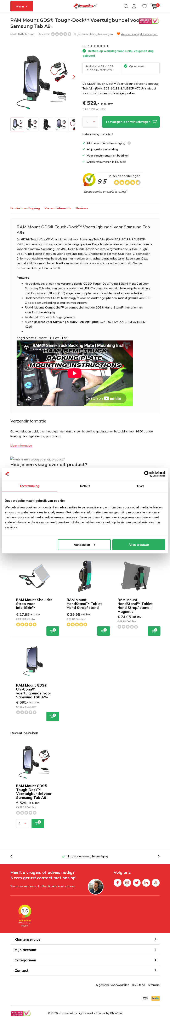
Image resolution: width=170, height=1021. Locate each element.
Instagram (127, 883)
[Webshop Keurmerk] (20, 1013)
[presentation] (70, 77)
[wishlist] (144, 6)
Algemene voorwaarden (112, 985)
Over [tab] (140, 486)
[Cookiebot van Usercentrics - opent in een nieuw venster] (147, 474)
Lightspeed (85, 1013)
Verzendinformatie (58, 208)
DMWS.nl (116, 1013)
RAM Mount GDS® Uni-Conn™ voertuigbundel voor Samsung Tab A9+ (33, 691)
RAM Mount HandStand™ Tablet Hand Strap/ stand (84, 603)
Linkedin (146, 883)
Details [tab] (85, 486)
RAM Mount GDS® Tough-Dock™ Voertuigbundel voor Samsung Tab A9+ (34, 792)
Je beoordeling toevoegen (95, 34)
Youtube (156, 883)
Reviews (82, 208)
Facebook (117, 883)
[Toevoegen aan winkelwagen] (38, 823)
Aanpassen (82, 544)
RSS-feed (138, 985)
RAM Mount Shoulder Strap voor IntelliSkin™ (34, 603)
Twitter (137, 883)
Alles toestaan (139, 544)
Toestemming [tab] (29, 486)
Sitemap (154, 985)
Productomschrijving (25, 208)
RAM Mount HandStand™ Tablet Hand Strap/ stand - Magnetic (135, 605)
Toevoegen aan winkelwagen (52, 631)
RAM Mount (26, 34)
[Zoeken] (126, 6)
